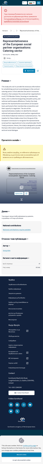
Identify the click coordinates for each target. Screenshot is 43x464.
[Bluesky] (10, 411)
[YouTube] (30, 404)
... (14, 31)
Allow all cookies (21, 455)
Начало (5, 31)
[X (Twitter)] (17, 411)
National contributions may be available (16, 230)
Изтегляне (30, 71)
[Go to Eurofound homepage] (7, 2)
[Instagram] (23, 404)
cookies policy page (29, 446)
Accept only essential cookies (21, 460)
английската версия (14, 19)
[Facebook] (17, 404)
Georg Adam (6, 251)
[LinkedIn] (10, 404)
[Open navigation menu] (39, 2)
